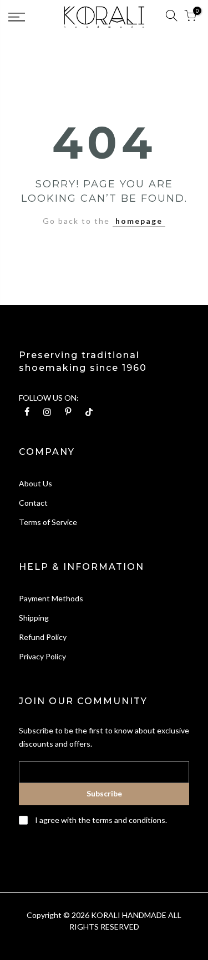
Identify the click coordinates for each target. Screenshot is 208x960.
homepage (139, 220)
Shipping (34, 617)
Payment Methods (51, 598)
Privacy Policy (42, 656)
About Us (35, 483)
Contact (33, 502)
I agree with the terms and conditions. (100, 820)
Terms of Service (48, 522)
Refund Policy (43, 637)
